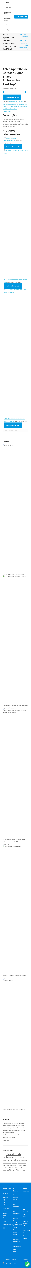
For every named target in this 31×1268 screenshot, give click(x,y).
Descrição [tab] (7, 111)
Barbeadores (23, 104)
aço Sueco (18, 1157)
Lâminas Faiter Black (9, 1167)
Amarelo (4, 1154)
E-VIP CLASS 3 (14, 1163)
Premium (4, 1170)
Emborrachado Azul (9, 106)
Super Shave (10, 109)
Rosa (8, 1170)
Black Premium (24, 1160)
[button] (27, 1264)
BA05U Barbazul (9, 140)
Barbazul (4, 1160)
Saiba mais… (6, 1140)
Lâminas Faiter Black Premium (21, 1167)
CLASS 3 (4, 1163)
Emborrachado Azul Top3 (8, 1165)
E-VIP (10, 1163)
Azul (17, 104)
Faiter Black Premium (17, 1165)
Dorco (7, 1163)
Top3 (15, 109)
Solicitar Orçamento (12, 97)
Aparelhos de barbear (15, 101)
